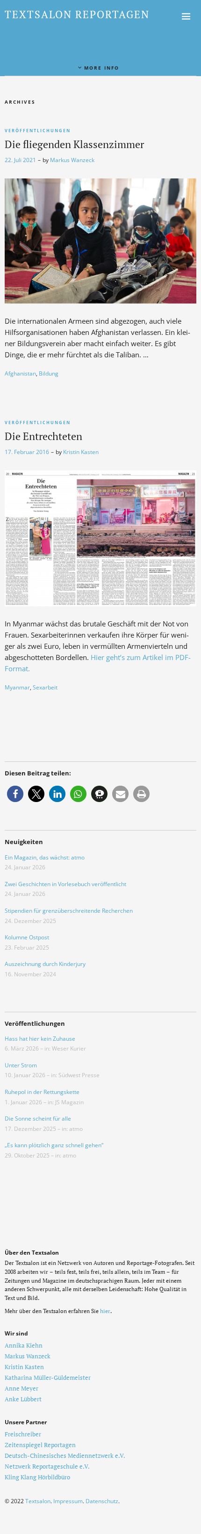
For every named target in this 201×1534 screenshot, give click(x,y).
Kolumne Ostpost (27, 937)
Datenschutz (102, 1501)
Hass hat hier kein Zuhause (40, 1039)
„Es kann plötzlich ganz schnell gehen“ (54, 1145)
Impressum (68, 1501)
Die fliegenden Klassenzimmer (74, 144)
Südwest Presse (79, 1075)
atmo (76, 1129)
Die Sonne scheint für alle (38, 1118)
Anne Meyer (21, 1388)
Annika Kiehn (24, 1345)
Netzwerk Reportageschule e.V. (47, 1466)
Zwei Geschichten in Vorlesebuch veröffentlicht (65, 884)
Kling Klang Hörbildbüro (37, 1477)
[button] (15, 794)
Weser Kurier (69, 1048)
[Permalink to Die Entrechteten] (100, 603)
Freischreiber (23, 1434)
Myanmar (17, 687)
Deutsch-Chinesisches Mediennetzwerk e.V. (65, 1455)
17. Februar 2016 (27, 452)
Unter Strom (21, 1065)
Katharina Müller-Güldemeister (48, 1377)
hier (105, 1310)
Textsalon (37, 1501)
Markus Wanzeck (72, 160)
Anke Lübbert (23, 1399)
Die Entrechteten (43, 436)
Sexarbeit (45, 687)
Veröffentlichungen (38, 131)
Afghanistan (20, 373)
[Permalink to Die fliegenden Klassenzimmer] (100, 301)
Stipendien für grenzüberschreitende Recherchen (69, 911)
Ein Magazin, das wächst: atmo (45, 857)
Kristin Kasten (81, 452)
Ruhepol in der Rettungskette (42, 1092)
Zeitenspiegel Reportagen (40, 1445)
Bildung (48, 373)
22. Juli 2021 (20, 160)
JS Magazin (69, 1102)
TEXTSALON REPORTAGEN (77, 14)
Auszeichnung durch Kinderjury (45, 964)
